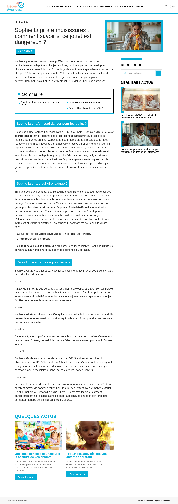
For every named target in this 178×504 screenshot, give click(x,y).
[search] (166, 6)
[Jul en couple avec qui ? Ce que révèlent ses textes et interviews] (141, 134)
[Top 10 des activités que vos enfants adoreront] (90, 435)
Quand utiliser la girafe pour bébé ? (86, 108)
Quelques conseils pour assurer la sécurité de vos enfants (37, 455)
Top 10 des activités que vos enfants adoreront (86, 455)
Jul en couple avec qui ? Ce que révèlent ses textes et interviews (140, 150)
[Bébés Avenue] (16, 6)
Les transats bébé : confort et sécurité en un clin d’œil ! (138, 116)
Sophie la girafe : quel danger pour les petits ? (40, 103)
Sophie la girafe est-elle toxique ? (85, 102)
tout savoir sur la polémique (38, 245)
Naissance (25, 51)
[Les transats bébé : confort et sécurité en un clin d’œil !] (141, 99)
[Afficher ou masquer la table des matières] (77, 94)
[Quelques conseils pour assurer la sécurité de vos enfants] (38, 435)
